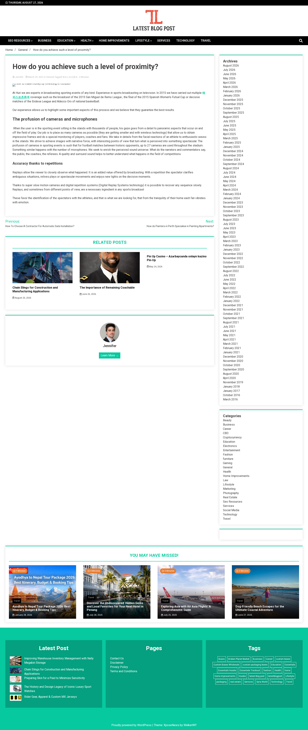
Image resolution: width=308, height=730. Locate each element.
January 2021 (231, 352)
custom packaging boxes (255, 664)
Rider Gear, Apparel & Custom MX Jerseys (50, 696)
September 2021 (233, 318)
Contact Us (117, 658)
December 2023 (233, 202)
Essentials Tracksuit (250, 670)
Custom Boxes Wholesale (226, 664)
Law (225, 480)
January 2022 (231, 301)
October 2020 (231, 365)
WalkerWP (190, 725)
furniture (228, 459)
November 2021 (233, 309)
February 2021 (232, 348)
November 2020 (233, 361)
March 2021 (230, 343)
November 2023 (233, 206)
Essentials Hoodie (227, 670)
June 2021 (229, 331)
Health (86, 40)
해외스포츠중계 (69, 77)
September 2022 (233, 266)
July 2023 (229, 224)
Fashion (228, 454)
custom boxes (283, 659)
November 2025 (233, 104)
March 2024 (230, 189)
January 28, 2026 (23, 615)
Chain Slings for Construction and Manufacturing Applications (35, 289)
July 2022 (229, 275)
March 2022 (230, 292)
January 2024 (231, 198)
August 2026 (231, 65)
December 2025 (233, 99)
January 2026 (231, 95)
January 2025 (231, 147)
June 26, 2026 (88, 294)
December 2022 (233, 254)
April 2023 (229, 236)
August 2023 (231, 219)
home (287, 670)
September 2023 (233, 215)
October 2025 (231, 108)
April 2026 (229, 82)
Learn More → (110, 355)
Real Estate (230, 497)
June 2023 (229, 228)
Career (227, 429)
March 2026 (230, 87)
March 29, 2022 (36, 77)
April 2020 (229, 378)
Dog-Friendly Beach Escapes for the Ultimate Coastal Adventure (259, 608)
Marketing (229, 488)
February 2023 (232, 245)
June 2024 (229, 177)
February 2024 (232, 194)
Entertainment (231, 450)
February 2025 (232, 142)
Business (44, 40)
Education (65, 40)
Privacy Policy (119, 667)
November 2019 (233, 382)
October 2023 (231, 211)
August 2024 (231, 168)
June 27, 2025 (244, 615)
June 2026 (229, 74)
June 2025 (229, 125)
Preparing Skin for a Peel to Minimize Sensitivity (55, 678)
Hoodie (242, 676)
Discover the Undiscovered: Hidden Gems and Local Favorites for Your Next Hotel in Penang (115, 606)
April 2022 (229, 288)
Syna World (262, 682)
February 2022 (232, 296)
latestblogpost (275, 676)
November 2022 (233, 258)
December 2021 (233, 305)
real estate (235, 682)
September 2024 (233, 164)
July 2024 (229, 172)
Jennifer (19, 77)
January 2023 (231, 249)
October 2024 (231, 159)
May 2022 (229, 284)
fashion (267, 670)
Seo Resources (19, 40)
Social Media (231, 510)
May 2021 (229, 335)
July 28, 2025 (95, 615)
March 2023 (230, 241)
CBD (226, 433)
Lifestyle (142, 40)
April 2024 (229, 185)
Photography (231, 493)
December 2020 (233, 356)
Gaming (227, 463)
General (50, 77)
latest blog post (257, 676)
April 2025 (229, 134)
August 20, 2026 (22, 298)
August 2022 (231, 271)
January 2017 (231, 391)
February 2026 (232, 91)
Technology (185, 40)
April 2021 (229, 339)
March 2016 (230, 399)
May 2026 (229, 78)
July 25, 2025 (170, 615)
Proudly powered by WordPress (131, 725)
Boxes (222, 659)
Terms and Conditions (123, 671)
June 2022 (229, 279)
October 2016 (231, 395)
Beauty (227, 420)
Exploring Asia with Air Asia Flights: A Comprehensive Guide (186, 608)
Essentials (290, 664)
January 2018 (231, 386)
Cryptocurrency (232, 437)
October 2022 (231, 262)
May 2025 (229, 129)
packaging (221, 682)
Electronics (230, 446)
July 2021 (229, 326)
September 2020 (233, 369)
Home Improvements (114, 40)
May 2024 (229, 181)
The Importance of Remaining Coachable (107, 287)
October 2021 (231, 314)
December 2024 (233, 151)
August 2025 (231, 117)
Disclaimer (117, 662)
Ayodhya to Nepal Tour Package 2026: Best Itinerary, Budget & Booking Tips (41, 608)
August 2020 (231, 373)
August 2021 (231, 322)
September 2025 (233, 112)
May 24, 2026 (155, 266)
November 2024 (233, 155)
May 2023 (229, 232)
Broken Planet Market (238, 659)
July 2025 (229, 121)
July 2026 (229, 70)
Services (163, 40)
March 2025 (230, 138)
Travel (206, 40)
